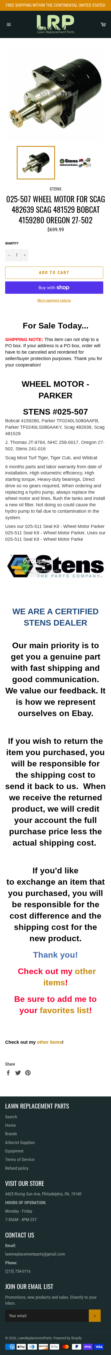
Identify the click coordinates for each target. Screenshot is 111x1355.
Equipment (14, 1150)
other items (49, 1042)
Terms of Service (19, 1159)
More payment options (54, 300)
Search (11, 1116)
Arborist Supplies (20, 1142)
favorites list (64, 1010)
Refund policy (16, 1168)
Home (10, 1125)
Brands (11, 1133)
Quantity (12, 243)
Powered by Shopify (67, 1338)
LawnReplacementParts (35, 1338)
